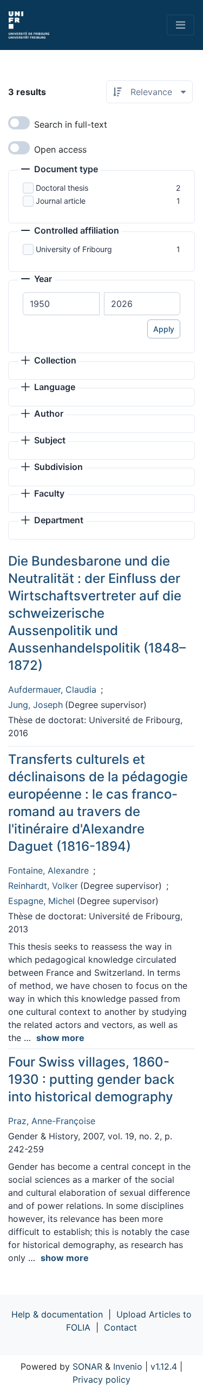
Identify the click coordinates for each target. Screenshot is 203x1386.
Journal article (61, 200)
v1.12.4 (163, 1366)
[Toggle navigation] (180, 25)
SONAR (87, 1366)
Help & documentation (57, 1314)
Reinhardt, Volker (43, 885)
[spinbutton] (61, 303)
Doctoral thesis (62, 187)
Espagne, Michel (41, 900)
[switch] (19, 122)
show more (60, 1037)
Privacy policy (101, 1379)
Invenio (127, 1366)
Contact (120, 1327)
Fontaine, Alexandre (48, 870)
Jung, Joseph (35, 704)
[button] (59, 170)
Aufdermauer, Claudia (52, 689)
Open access (60, 149)
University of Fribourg (74, 249)
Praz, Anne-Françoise (51, 1120)
